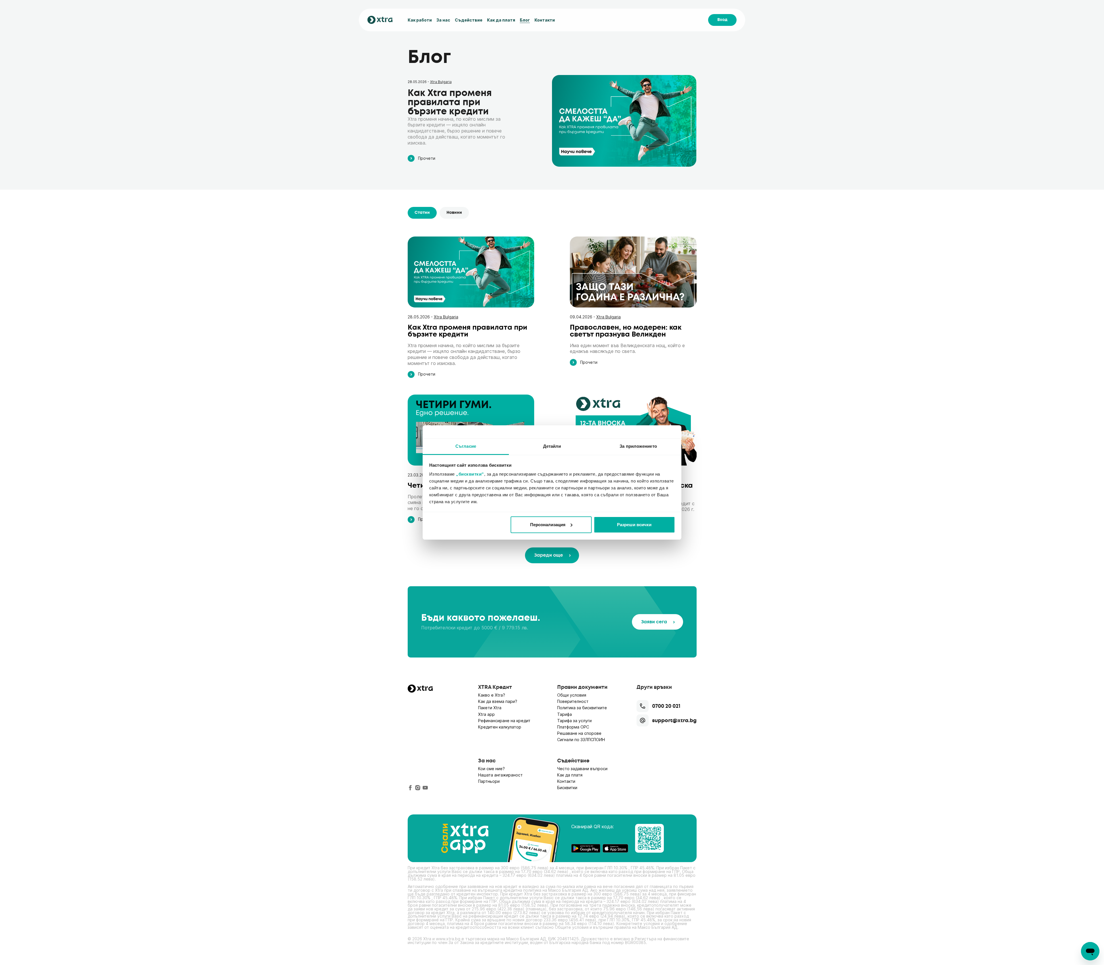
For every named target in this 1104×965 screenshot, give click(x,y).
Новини (454, 212)
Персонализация (548, 524)
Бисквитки (567, 787)
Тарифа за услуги (574, 720)
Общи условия (571, 695)
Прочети (426, 158)
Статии (422, 212)
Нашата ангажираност (500, 774)
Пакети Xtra (489, 707)
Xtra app (486, 714)
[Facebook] (410, 787)
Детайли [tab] (552, 446)
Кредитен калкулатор (499, 726)
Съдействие (468, 20)
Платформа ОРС (573, 726)
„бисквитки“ (470, 474)
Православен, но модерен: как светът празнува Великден (625, 331)
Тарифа (564, 714)
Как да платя (501, 20)
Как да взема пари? (497, 701)
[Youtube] (425, 787)
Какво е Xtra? (491, 695)
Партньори (489, 781)
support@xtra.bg (674, 720)
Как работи (420, 20)
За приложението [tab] (638, 446)
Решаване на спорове (579, 733)
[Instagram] (417, 787)
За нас (443, 20)
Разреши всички (634, 524)
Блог (525, 20)
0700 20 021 (666, 706)
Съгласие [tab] (465, 446)
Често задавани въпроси (582, 768)
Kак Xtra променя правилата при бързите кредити (450, 102)
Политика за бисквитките (582, 707)
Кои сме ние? (491, 768)
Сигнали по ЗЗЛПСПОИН (581, 739)
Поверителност (573, 701)
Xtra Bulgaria (441, 82)
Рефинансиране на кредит (504, 720)
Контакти (544, 20)
